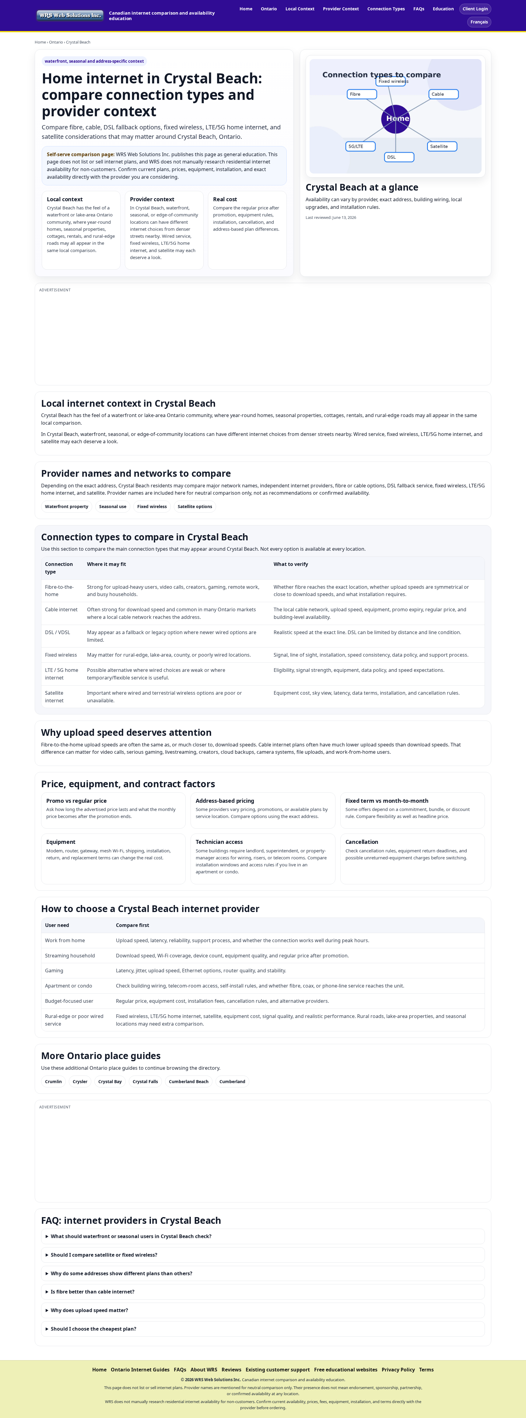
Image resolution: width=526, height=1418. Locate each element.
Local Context (300, 9)
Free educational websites (345, 1369)
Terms (426, 1369)
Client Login (475, 9)
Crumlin (53, 1081)
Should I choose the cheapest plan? (93, 1328)
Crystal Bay (110, 1081)
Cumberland (232, 1081)
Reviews (231, 1369)
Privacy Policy (398, 1369)
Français (479, 22)
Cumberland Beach (189, 1081)
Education (443, 9)
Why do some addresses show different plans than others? (121, 1273)
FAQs (418, 9)
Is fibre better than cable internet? (93, 1291)
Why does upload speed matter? (89, 1310)
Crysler (80, 1081)
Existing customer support (278, 1369)
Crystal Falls (145, 1081)
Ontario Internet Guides (140, 1369)
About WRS (204, 1369)
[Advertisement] (222, 338)
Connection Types (386, 9)
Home (246, 9)
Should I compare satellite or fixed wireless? (104, 1254)
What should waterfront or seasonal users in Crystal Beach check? (131, 1236)
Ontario (269, 9)
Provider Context (341, 9)
